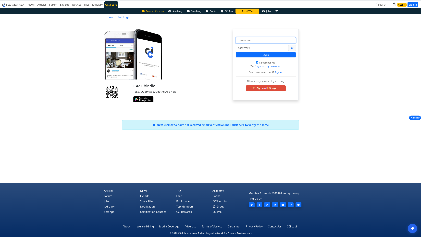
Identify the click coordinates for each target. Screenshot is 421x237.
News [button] (31, 4)
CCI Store (111, 4)
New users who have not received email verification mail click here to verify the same (212, 125)
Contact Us (275, 226)
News (143, 191)
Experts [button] (64, 4)
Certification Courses (153, 212)
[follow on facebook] (259, 204)
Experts (144, 196)
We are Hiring (145, 226)
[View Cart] (277, 11)
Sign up (278, 72)
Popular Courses (155, 11)
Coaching (196, 11)
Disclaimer (234, 226)
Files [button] (86, 4)
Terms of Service (212, 226)
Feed (179, 196)
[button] (393, 4)
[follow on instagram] (267, 204)
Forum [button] (53, 4)
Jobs (268, 11)
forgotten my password (268, 66)
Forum (108, 196)
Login (266, 54)
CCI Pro (229, 11)
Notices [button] (76, 4)
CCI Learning (220, 201)
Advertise (190, 226)
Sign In (413, 4)
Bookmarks (183, 201)
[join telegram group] (298, 204)
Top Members (185, 206)
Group (220, 206)
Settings (109, 212)
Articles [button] (42, 4)
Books (213, 11)
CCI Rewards (184, 212)
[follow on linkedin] (275, 204)
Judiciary (109, 206)
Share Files (146, 201)
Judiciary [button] (97, 4)
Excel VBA (247, 11)
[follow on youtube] (283, 204)
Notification (147, 206)
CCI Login (292, 226)
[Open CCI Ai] (412, 228)
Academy (178, 11)
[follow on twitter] (252, 204)
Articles (108, 191)
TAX (178, 191)
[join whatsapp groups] (291, 204)
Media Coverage (169, 226)
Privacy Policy (254, 226)
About (126, 226)
